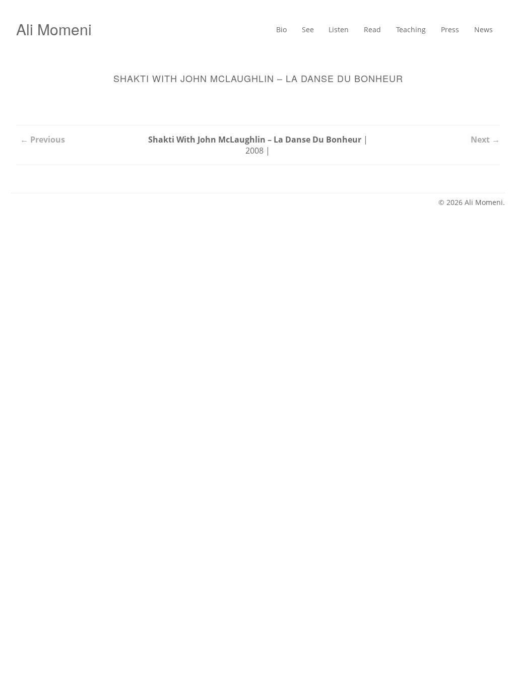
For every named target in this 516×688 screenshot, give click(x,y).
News (481, 30)
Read (357, 30)
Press (444, 30)
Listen (320, 30)
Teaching (400, 30)
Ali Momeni (54, 29)
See (286, 30)
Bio (256, 30)
